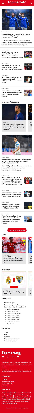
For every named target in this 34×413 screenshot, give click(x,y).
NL (27, 408)
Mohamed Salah (12, 403)
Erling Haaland (15, 395)
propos (5, 386)
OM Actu (7, 336)
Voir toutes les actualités (17, 230)
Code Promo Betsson (13, 322)
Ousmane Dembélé (23, 399)
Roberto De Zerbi (26, 392)
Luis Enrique (5, 395)
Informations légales (8, 381)
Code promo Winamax (14, 313)
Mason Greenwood (8, 401)
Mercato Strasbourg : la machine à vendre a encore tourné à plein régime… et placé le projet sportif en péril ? (16, 36)
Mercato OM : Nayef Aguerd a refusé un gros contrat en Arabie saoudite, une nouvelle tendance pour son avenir (16, 161)
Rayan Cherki (11, 399)
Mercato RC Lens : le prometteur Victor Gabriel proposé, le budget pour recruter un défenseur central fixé (13, 259)
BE (25, 408)
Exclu (4, 235)
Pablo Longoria (25, 395)
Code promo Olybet (13, 317)
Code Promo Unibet (13, 315)
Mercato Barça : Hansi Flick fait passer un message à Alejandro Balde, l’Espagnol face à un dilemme (12, 93)
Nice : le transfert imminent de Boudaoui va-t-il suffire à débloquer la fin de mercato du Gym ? (12, 80)
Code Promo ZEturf (13, 319)
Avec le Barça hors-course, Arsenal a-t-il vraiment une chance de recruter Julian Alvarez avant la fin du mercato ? (12, 54)
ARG (19, 408)
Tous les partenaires (10, 341)
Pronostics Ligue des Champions (14, 305)
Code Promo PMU (12, 311)
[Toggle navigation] (3, 3)
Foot (5, 334)
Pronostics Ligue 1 (9, 303)
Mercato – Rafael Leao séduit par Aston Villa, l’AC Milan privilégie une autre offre (11, 206)
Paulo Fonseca (19, 401)
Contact (4, 379)
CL (21, 408)
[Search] (31, 3)
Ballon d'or (5, 392)
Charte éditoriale (7, 384)
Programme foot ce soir (11, 339)
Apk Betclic (10, 324)
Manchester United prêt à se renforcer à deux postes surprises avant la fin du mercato (12, 67)
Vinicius (4, 399)
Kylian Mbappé (15, 392)
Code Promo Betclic (13, 309)
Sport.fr (6, 332)
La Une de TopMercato (10, 102)
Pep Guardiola (27, 397)
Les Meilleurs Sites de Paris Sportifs (15, 307)
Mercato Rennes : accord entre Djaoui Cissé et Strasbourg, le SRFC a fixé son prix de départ (11, 194)
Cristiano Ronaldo (7, 397)
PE (23, 408)
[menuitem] (31, 3)
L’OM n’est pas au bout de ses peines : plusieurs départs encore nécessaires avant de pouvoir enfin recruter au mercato (11, 219)
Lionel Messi (17, 397)
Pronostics (6, 269)
